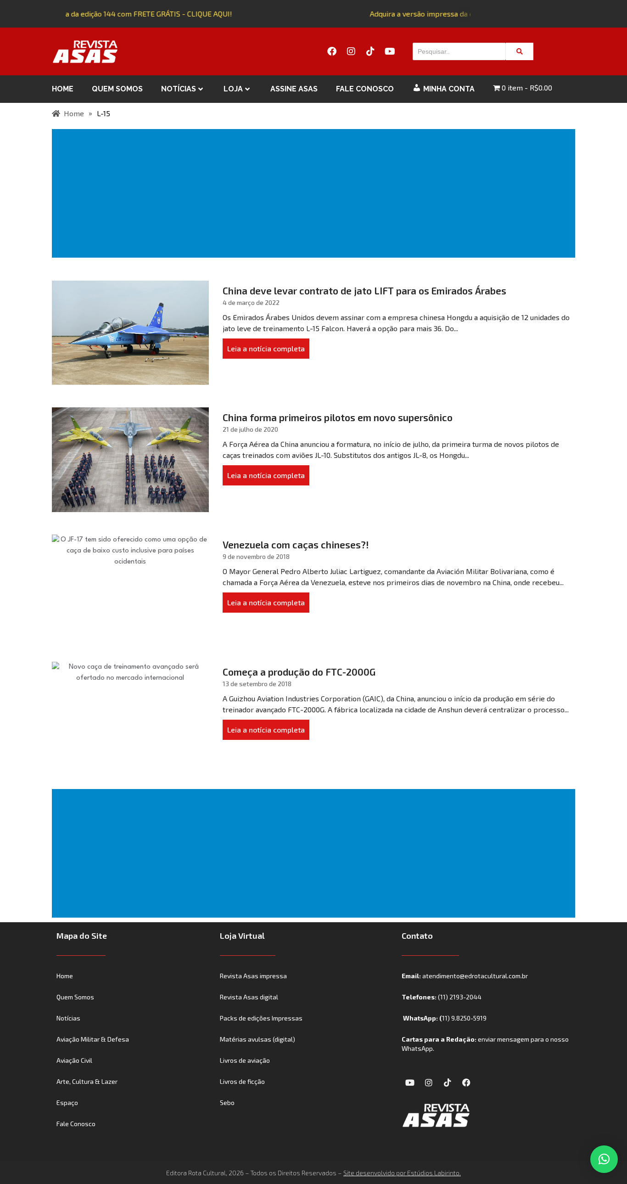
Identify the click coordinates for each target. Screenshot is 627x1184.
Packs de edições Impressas (261, 1018)
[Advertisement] (315, 193)
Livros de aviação (245, 1060)
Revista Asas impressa (253, 976)
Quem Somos (117, 89)
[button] (604, 1159)
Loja (233, 89)
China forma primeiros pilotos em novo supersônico (338, 417)
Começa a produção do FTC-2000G (299, 671)
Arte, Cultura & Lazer (87, 1081)
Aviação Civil (74, 1060)
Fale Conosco (365, 89)
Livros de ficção (242, 1081)
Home (62, 89)
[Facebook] (331, 51)
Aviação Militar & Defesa (92, 1039)
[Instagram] (351, 51)
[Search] (519, 51)
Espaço (67, 1102)
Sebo (227, 1102)
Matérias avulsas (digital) (257, 1039)
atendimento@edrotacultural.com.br (475, 976)
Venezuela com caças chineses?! (296, 544)
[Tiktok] (370, 51)
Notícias (178, 89)
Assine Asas (294, 89)
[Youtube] (389, 51)
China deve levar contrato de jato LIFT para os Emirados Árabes (364, 290)
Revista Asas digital (249, 997)
